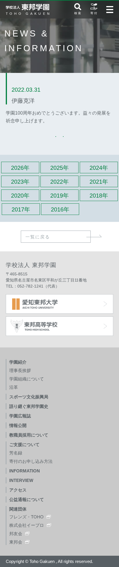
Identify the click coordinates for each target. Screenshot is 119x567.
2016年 (60, 209)
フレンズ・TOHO (26, 516)
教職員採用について (28, 434)
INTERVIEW (21, 480)
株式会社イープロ (26, 525)
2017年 (21, 209)
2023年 (20, 181)
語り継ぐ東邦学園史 (28, 406)
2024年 (99, 168)
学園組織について (26, 378)
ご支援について (24, 444)
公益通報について (26, 499)
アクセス (18, 489)
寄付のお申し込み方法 (31, 461)
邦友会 (15, 533)
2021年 (99, 181)
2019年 (59, 195)
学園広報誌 (20, 415)
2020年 (20, 195)
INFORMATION (24, 470)
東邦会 (15, 542)
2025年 (59, 168)
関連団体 (18, 509)
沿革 (13, 387)
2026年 (20, 168)
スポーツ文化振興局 (28, 396)
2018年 (99, 195)
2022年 (59, 181)
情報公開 (18, 425)
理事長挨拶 (20, 370)
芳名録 (15, 452)
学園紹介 (18, 362)
